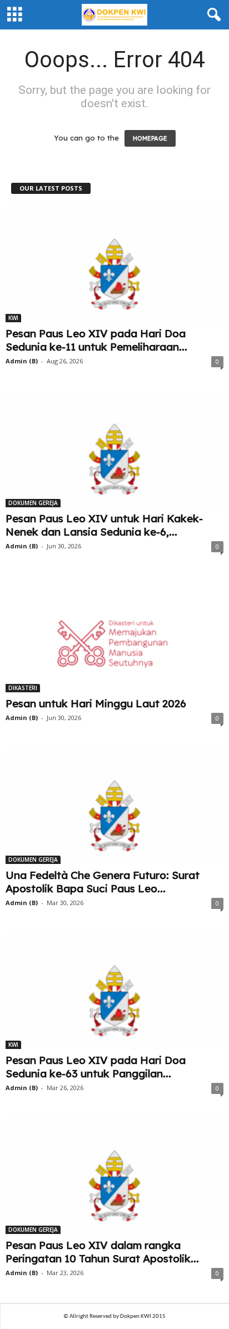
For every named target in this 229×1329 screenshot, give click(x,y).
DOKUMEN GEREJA (33, 503)
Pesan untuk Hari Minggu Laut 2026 (96, 703)
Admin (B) (22, 361)
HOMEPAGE (150, 138)
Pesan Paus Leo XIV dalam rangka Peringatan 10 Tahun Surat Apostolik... (102, 1251)
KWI (13, 318)
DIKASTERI (22, 688)
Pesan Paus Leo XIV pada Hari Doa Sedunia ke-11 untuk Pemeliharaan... (96, 340)
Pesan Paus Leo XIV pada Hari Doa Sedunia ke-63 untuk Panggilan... (96, 1066)
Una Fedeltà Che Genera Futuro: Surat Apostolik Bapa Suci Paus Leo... (103, 881)
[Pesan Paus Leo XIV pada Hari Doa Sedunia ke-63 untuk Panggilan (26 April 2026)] (114, 991)
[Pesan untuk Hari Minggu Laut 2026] (114, 634)
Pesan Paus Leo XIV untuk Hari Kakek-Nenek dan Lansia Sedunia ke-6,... (104, 525)
